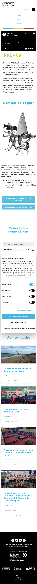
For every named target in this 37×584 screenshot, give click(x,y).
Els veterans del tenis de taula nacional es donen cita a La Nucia (18, 452)
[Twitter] (16, 540)
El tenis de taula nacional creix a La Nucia (16, 410)
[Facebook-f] (12, 540)
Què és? (18, 15)
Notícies (18, 23)
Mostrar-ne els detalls (24, 310)
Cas (25, 9)
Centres (18, 19)
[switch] (32, 290)
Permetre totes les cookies (18, 316)
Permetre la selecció (18, 322)
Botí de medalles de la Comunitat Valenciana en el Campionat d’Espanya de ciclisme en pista (17, 497)
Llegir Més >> (8, 376)
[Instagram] (24, 540)
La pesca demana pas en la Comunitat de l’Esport (17, 369)
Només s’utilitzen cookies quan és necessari (19, 328)
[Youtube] (20, 540)
